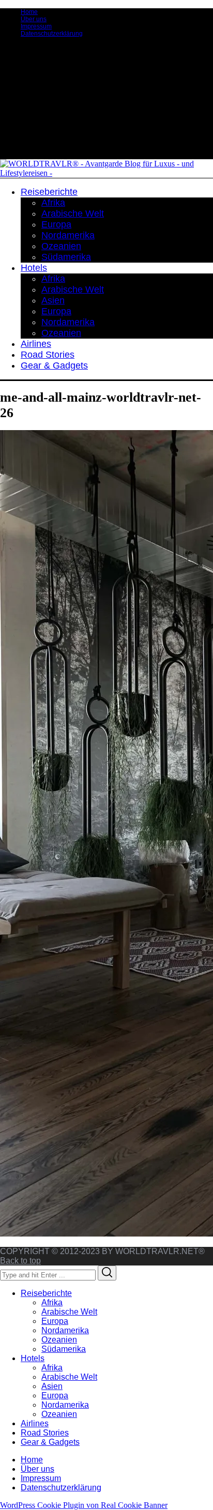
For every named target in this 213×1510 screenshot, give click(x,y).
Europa (54, 1321)
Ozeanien (59, 1339)
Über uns (34, 19)
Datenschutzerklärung (52, 33)
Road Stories (45, 1432)
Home (29, 12)
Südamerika (63, 1349)
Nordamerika (65, 1330)
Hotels (32, 1358)
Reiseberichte (46, 1293)
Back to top (20, 1260)
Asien (52, 1386)
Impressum (36, 26)
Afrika (52, 1302)
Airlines (35, 1423)
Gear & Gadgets (50, 1442)
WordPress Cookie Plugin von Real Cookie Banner (84, 1505)
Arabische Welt (69, 1311)
